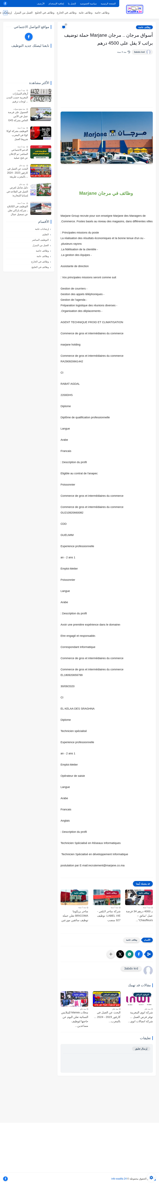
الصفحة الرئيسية (108, 3)
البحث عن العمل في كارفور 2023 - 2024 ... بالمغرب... (107, 1017)
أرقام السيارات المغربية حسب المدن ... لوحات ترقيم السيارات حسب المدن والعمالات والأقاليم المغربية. (17, 98)
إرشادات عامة (42, 229)
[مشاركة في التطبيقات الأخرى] (111, 954)
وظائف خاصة (102, 12)
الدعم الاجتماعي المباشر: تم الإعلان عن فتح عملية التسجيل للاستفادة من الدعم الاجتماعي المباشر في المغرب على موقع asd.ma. (17, 154)
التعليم (45, 234)
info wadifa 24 (119, 1178)
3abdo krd (139, 52)
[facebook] (5, 3)
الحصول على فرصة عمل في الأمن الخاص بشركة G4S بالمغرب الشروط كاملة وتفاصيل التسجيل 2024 (18, 116)
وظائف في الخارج (66, 12)
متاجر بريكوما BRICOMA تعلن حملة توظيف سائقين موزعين (74, 916)
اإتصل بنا (72, 3)
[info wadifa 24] (135, 9)
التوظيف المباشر (40, 239)
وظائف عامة (85, 12)
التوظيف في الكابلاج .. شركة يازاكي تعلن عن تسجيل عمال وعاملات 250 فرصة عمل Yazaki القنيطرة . (17, 211)
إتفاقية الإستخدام (56, 3)
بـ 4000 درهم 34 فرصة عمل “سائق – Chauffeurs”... (139, 916)
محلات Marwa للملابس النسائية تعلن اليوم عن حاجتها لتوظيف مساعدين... (74, 1019)
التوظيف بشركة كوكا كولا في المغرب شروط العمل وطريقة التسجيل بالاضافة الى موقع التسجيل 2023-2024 (17, 135)
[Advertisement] (107, 81)
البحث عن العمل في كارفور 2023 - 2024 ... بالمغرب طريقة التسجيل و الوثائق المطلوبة (17, 173)
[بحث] (5, 12)
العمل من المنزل (23, 12)
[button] (139, 954)
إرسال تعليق (141, 1048)
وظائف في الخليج (44, 12)
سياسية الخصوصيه (88, 3)
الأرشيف (41, 3)
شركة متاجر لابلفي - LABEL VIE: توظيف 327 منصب (108, 916)
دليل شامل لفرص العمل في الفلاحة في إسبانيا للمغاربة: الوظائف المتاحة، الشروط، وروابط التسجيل (17, 192)
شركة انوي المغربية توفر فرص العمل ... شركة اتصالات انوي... (140, 1017)
